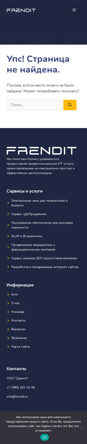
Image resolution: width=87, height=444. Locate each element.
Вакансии (18, 329)
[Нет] (81, 427)
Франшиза (19, 338)
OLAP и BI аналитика (26, 236)
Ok (45, 437)
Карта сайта (20, 346)
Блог (14, 294)
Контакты (18, 320)
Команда (17, 312)
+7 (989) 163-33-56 (21, 387)
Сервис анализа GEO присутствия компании (44, 258)
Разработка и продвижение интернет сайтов (44, 267)
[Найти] (70, 105)
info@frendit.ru (17, 396)
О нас (15, 303)
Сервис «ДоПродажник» (29, 214)
